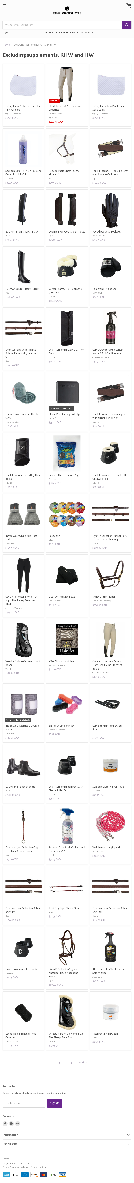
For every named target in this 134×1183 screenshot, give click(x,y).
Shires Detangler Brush (62, 725)
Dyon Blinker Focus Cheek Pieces (67, 231)
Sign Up (54, 1103)
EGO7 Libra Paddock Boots (20, 786)
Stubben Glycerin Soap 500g (108, 786)
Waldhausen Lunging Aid (106, 847)
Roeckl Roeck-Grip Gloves (106, 231)
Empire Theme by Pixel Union (16, 1167)
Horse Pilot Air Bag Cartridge (65, 414)
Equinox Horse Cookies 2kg (64, 475)
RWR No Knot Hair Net (62, 661)
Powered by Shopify (40, 1167)
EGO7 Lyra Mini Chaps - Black (21, 231)
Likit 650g (54, 536)
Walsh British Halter (103, 596)
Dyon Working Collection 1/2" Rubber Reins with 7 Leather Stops (21, 353)
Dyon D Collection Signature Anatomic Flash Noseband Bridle (64, 973)
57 (72, 1062)
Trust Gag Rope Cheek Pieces (65, 908)
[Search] (126, 25)
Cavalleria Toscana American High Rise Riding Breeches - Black (21, 600)
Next (81, 1062)
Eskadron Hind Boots (104, 289)
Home (6, 44)
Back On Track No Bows (62, 596)
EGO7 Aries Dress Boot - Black (22, 289)
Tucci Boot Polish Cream (105, 1033)
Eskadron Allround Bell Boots (21, 969)
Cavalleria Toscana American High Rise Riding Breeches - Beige (108, 665)
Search (6, 1159)
